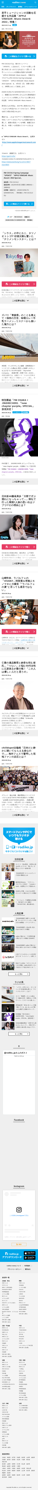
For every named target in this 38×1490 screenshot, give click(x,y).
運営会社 (28, 1269)
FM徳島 (21, 1382)
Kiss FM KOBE (6, 1377)
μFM (3, 1438)
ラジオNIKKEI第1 (23, 1405)
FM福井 (4, 1343)
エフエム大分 (5, 1429)
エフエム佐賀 (5, 1416)
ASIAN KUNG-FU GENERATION (15, 220)
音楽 (14, 25)
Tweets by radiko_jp (19, 1056)
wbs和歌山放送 (6, 1386)
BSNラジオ (5, 1328)
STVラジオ (5, 1285)
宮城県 (18, 1457)
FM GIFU (21, 1339)
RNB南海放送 (22, 1388)
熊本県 (18, 1475)
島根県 (18, 1470)
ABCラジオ (5, 1362)
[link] (15, 1053)
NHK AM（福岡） (6, 1447)
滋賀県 (18, 1468)
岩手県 (13, 1457)
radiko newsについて (14, 1266)
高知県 (8, 1473)
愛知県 (4, 1466)
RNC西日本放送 (23, 1384)
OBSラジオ (5, 1427)
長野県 (13, 1464)
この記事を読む (18, 300)
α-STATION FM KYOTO (8, 1384)
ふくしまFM (5, 1317)
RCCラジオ (22, 1371)
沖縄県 (10, 1477)
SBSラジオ (22, 1341)
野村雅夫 (29, 220)
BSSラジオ (22, 1362)
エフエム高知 (22, 1395)
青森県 (8, 1457)
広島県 (8, 1470)
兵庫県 (8, 1468)
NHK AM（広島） (23, 1397)
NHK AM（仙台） (6, 1322)
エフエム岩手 (5, 1298)
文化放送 (21, 1285)
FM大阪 (4, 1373)
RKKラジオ (5, 1423)
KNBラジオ (5, 1332)
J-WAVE (21, 1294)
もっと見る (18, 974)
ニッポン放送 (22, 1287)
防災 (3, 7)
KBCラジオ (5, 1408)
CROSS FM (5, 1412)
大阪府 (4, 1468)
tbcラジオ (4, 1300)
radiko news (19, 2)
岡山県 (4, 1470)
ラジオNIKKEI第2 (23, 1408)
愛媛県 (4, 1473)
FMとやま (4, 1334)
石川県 (18, 1464)
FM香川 (21, 1386)
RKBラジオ (5, 1405)
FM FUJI (4, 1347)
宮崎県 (28, 1475)
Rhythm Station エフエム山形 (10, 1312)
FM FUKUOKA (6, 1414)
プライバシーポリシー (14, 1269)
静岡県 (13, 1466)
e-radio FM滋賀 (6, 1380)
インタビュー (17, 412)
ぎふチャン (22, 1332)
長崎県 (13, 1475)
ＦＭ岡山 (21, 1369)
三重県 (18, 1466)
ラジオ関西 (5, 1375)
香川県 (28, 1470)
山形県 (28, 1457)
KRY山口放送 (22, 1375)
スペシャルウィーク (30, 7)
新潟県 (4, 1464)
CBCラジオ (22, 1328)
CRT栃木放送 (22, 1307)
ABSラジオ (5, 1305)
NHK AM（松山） (23, 1399)
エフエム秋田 (5, 1307)
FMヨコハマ (22, 1302)
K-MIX (20, 1343)
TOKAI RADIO (22, 1330)
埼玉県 (18, 1459)
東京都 (28, 1459)
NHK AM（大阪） (6, 1388)
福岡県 (4, 1475)
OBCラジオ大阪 (6, 1366)
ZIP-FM (21, 1334)
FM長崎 (4, 1421)
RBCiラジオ (5, 1440)
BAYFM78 (21, 1298)
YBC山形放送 (5, 1309)
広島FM (21, 1373)
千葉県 (23, 1459)
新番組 (20, 7)
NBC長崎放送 (5, 1419)
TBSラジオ (22, 1283)
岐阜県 (8, 1466)
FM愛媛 (21, 1391)
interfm (21, 1289)
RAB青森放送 (5, 1291)
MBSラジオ (5, 1364)
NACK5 (21, 1300)
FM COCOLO (18, 217)
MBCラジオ (5, 1436)
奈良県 (23, 1468)
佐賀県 (8, 1475)
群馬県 (13, 1459)
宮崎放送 (4, 1432)
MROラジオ (5, 1336)
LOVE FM (4, 1410)
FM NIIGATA (5, 1330)
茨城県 (4, 1459)
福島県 (33, 1457)
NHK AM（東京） (23, 1314)
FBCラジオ (5, 1341)
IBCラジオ (4, 1296)
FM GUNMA (22, 1311)
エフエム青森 (5, 1294)
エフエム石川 (5, 1339)
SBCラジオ (5, 1350)
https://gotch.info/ (8, 156)
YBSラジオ (5, 1345)
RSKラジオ (22, 1366)
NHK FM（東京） (23, 1410)
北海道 (4, 1457)
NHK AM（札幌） (6, 1319)
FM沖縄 (4, 1445)
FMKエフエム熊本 (7, 1425)
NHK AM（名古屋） (7, 1356)
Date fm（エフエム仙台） (9, 1302)
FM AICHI (21, 1336)
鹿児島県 (4, 1477)
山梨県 (8, 1464)
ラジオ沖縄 (5, 1443)
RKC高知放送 (22, 1393)
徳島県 (33, 1470)
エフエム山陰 (22, 1364)
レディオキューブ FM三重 (26, 1345)
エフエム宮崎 (5, 1434)
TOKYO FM (22, 1291)
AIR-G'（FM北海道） (7, 1287)
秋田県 (23, 1457)
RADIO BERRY (22, 1309)
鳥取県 (13, 1470)
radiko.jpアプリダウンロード (19, 1255)
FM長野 (4, 1352)
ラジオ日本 (22, 1296)
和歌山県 (28, 1468)
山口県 (23, 1470)
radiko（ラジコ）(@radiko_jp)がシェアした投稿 (21, 1237)
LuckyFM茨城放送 (24, 1305)
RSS (20, 1244)
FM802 (4, 1371)
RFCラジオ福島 (6, 1315)
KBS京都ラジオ (6, 1382)
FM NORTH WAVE (7, 1289)
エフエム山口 (22, 1377)
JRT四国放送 (22, 1380)
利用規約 (27, 1266)
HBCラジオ (5, 1283)
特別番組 (25, 412)
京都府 (13, 1468)
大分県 (23, 1475)
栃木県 (8, 1459)
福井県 (28, 1464)
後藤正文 (27, 217)
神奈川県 (4, 1461)
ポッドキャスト (11, 7)
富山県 (23, 1464)
